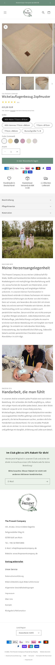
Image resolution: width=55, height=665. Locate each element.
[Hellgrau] (35, 141)
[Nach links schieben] (3, 84)
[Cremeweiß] (4, 141)
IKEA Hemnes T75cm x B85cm (17, 125)
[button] (5, 12)
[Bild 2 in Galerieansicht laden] (27, 83)
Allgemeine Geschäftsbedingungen (19, 587)
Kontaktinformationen (43, 656)
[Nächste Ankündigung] (50, 3)
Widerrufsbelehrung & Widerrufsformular (22, 582)
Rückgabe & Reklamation (15, 610)
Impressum (9, 593)
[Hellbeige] (28, 141)
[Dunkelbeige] (10, 141)
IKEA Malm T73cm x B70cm (16, 119)
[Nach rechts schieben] (52, 84)
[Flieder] (22, 141)
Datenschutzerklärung (14, 576)
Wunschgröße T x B (32, 131)
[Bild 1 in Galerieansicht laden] (13, 83)
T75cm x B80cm (11, 131)
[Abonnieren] (47, 482)
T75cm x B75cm (43, 125)
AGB (24, 656)
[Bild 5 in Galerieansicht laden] (42, 83)
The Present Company (17, 652)
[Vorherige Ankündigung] (5, 3)
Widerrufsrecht (45, 652)
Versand (12, 110)
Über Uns (9, 599)
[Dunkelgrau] (16, 141)
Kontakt (8, 605)
